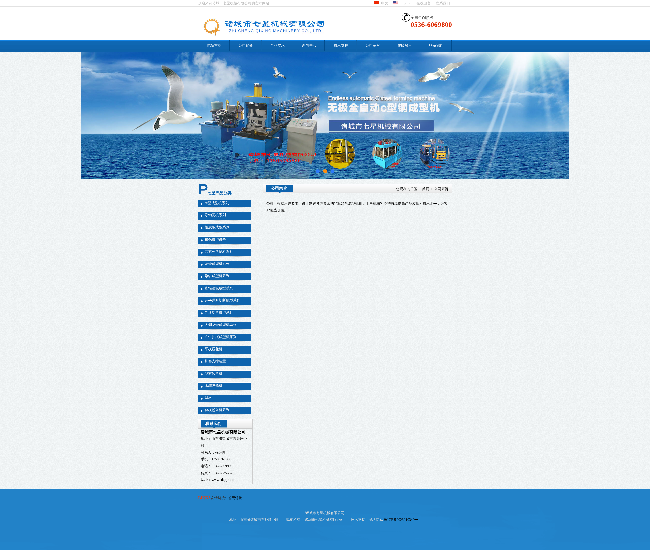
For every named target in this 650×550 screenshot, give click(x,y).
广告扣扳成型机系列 (221, 337)
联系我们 (443, 3)
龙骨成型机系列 (217, 264)
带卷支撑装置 (215, 361)
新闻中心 (309, 45)
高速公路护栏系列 (219, 252)
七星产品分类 (219, 193)
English (404, 3)
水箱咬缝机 (213, 386)
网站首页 (214, 45)
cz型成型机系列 (217, 203)
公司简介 (246, 45)
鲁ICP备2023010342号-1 (402, 520)
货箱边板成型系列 (219, 288)
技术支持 (341, 45)
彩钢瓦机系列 (215, 215)
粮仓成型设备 (215, 239)
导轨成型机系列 (217, 276)
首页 (425, 189)
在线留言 (423, 3)
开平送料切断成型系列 (222, 300)
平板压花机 (213, 349)
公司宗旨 (373, 45)
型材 (208, 398)
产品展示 (277, 45)
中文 (383, 3)
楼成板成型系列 (217, 227)
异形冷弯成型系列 (219, 312)
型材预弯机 (213, 373)
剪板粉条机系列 (217, 410)
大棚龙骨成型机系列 (221, 325)
